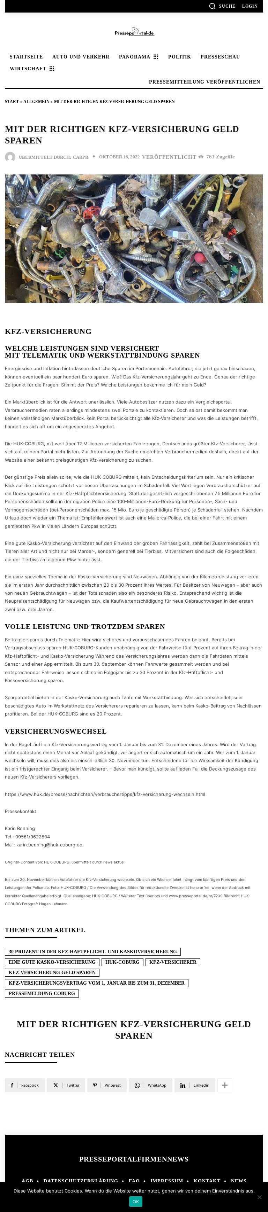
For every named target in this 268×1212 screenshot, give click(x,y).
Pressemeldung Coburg (42, 993)
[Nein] (259, 1197)
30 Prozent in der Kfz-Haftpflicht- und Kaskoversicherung (93, 951)
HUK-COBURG (122, 962)
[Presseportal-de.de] (134, 31)
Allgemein (36, 101)
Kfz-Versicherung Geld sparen (52, 972)
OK (136, 1201)
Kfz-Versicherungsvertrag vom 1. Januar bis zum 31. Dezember (97, 983)
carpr (80, 157)
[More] (224, 1085)
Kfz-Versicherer (172, 962)
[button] (222, 5)
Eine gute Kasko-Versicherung (52, 962)
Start (12, 101)
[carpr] (12, 157)
